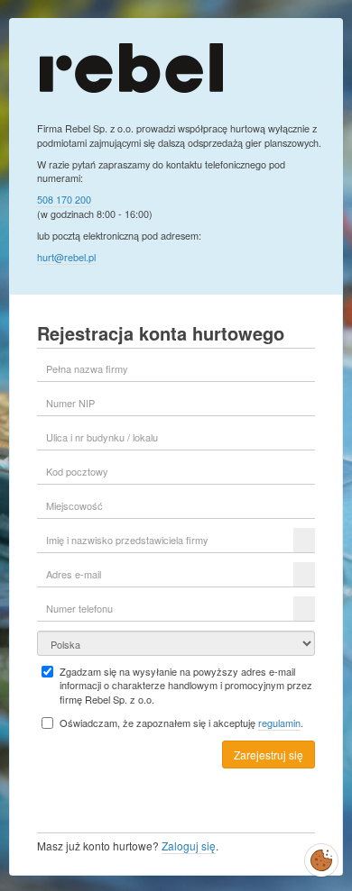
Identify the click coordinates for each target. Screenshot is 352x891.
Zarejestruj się (268, 754)
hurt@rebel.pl (66, 257)
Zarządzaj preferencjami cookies (321, 857)
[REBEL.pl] (131, 66)
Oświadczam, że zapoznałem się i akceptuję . (181, 723)
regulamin (279, 722)
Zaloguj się (189, 845)
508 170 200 (64, 199)
